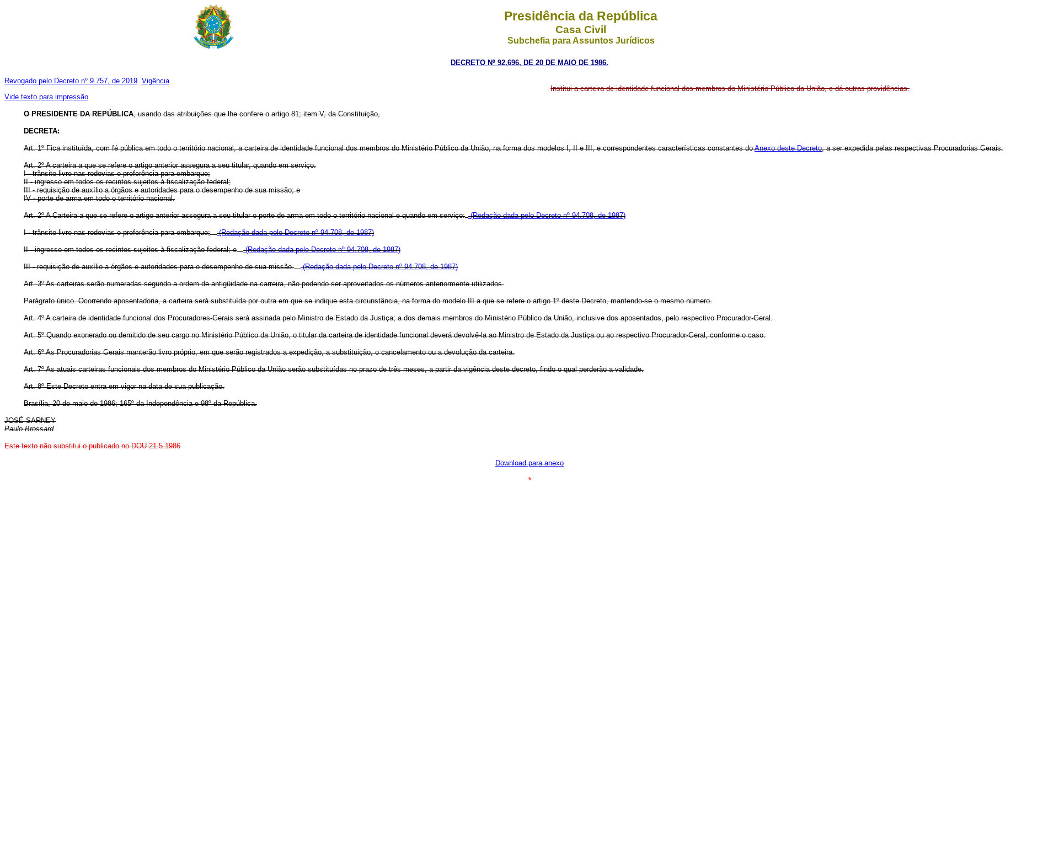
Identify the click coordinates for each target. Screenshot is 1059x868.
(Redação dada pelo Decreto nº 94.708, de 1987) (546, 215)
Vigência (155, 81)
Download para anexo (529, 463)
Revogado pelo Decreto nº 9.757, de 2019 (70, 81)
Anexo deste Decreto (788, 148)
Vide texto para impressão (46, 97)
